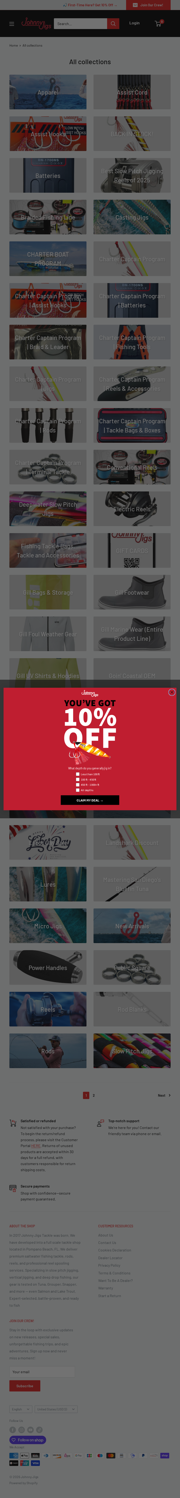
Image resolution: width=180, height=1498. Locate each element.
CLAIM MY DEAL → (90, 800)
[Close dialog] (172, 692)
